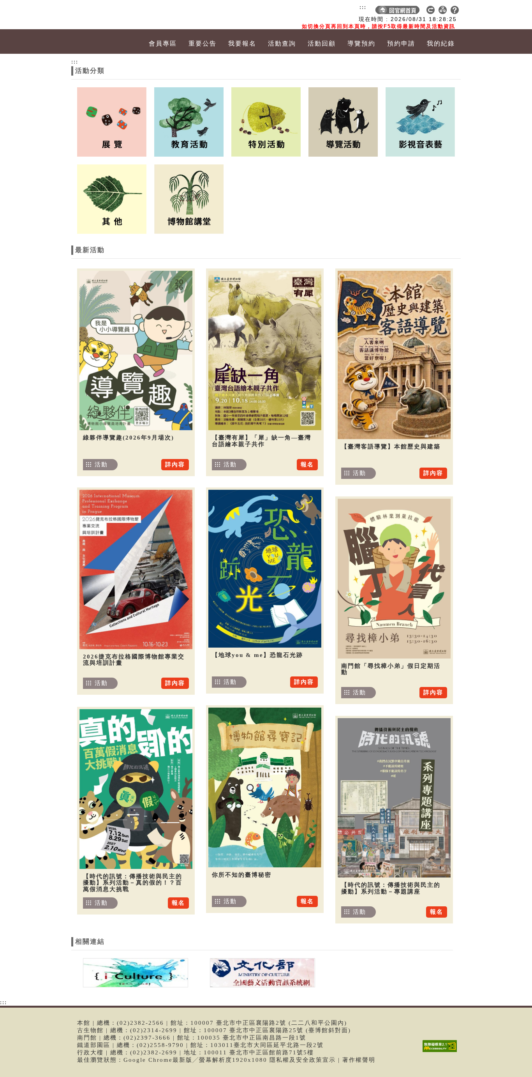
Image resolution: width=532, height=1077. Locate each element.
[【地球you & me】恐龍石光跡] (265, 568)
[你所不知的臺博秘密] (265, 787)
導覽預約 (361, 43)
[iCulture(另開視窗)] (134, 972)
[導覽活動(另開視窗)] (343, 121)
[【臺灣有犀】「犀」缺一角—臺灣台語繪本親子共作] (265, 350)
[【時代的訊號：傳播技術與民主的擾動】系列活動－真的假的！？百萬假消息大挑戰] (136, 789)
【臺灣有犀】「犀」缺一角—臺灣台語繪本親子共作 (261, 440)
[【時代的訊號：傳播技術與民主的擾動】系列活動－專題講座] (394, 798)
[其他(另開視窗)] (111, 198)
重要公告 (202, 43)
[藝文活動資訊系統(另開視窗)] (260, 972)
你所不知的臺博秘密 (241, 875)
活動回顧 (322, 43)
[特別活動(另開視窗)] (266, 121)
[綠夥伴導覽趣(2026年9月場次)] (136, 350)
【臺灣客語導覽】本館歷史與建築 (390, 446)
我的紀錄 (441, 43)
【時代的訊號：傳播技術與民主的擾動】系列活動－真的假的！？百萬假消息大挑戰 (132, 882)
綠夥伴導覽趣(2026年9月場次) (128, 437)
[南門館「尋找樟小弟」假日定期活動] (394, 578)
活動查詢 (282, 43)
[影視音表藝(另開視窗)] (420, 121)
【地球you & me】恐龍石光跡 (257, 655)
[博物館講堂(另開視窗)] (189, 198)
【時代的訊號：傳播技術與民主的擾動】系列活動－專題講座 (390, 888)
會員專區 (163, 43)
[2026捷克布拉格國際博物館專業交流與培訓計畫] (136, 569)
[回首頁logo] (116, 14)
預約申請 (401, 43)
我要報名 (242, 43)
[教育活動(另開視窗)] (189, 121)
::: (362, 7)
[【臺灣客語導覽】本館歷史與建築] (394, 354)
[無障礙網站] (442, 1052)
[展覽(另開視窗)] (111, 121)
